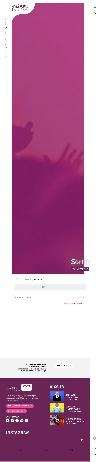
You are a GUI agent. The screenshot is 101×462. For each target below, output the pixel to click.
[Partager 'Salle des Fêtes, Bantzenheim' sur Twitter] (95, 448)
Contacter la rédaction (19, 406)
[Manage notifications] (94, 438)
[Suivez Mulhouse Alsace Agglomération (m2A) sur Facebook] (7, 420)
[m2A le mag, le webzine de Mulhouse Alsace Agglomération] (26, 390)
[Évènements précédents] (16, 279)
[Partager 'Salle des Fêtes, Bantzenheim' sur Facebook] (94, 445)
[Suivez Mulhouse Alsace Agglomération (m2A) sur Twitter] (12, 420)
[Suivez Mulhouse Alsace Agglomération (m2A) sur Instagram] (17, 420)
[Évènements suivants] (20, 279)
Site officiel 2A (15, 411)
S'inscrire (62, 366)
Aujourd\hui (27, 279)
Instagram (18, 432)
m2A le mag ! (39, 371)
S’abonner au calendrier (73, 303)
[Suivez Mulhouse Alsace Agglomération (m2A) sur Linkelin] (21, 420)
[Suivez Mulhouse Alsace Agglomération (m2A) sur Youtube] (26, 420)
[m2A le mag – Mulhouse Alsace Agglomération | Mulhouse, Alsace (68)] (26, 7)
